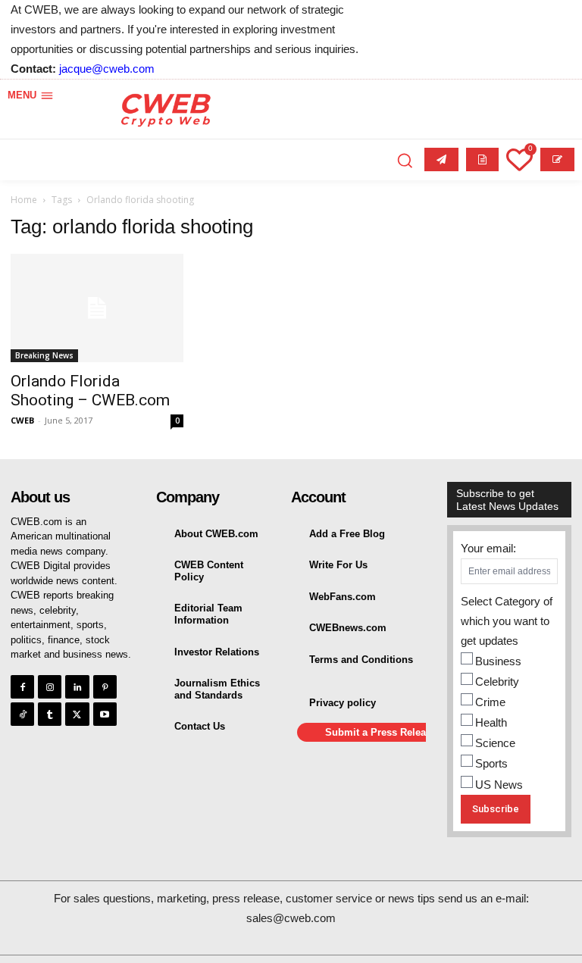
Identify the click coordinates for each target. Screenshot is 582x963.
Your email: (488, 548)
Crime (490, 702)
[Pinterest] (105, 687)
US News (499, 784)
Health (491, 722)
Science (495, 742)
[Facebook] (22, 687)
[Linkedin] (77, 687)
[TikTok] (22, 714)
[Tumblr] (49, 714)
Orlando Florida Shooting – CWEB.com (90, 390)
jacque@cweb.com (107, 68)
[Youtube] (105, 714)
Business (498, 661)
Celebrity (497, 681)
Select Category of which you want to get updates (506, 621)
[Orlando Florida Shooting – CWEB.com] (97, 308)
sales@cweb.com (291, 917)
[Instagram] (49, 687)
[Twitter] (77, 714)
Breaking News (44, 355)
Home (24, 199)
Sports (491, 763)
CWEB (22, 420)
